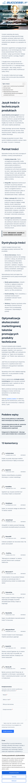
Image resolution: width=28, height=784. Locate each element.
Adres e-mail (6, 699)
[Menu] (25, 2)
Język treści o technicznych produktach (13, 86)
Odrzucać (14, 780)
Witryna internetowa (8, 704)
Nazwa (5, 694)
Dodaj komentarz (8, 709)
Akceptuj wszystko (14, 772)
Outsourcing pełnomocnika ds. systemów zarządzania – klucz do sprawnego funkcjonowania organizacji (14, 426)
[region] (14, 768)
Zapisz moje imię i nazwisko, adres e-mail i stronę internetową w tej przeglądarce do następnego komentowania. (12, 725)
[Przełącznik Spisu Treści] (23, 84)
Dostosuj (14, 776)
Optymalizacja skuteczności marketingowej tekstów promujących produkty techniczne (13, 93)
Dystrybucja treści (8, 89)
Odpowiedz (23, 455)
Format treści (7, 88)
